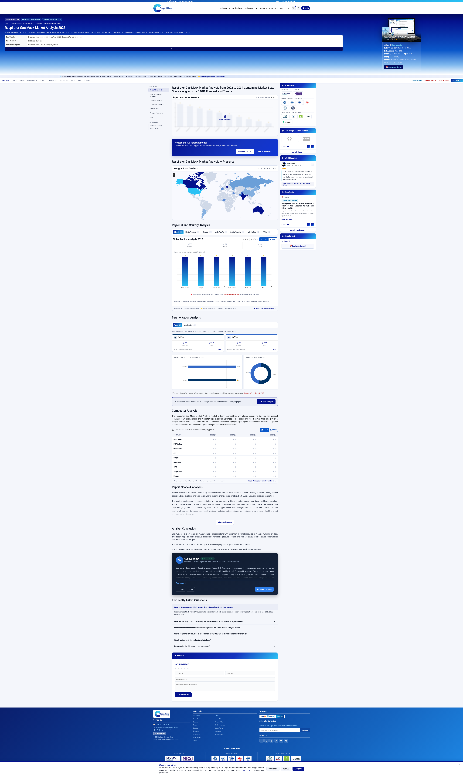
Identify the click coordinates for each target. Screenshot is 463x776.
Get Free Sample (266, 401)
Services (272, 8)
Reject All (286, 769)
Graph (265, 239)
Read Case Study (287, 219)
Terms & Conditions (221, 719)
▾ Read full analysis (225, 522)
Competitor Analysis (157, 104)
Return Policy (219, 728)
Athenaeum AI (251, 8)
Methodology (237, 8)
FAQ (151, 117)
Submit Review (183, 695)
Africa (266, 232)
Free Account (444, 80)
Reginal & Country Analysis (156, 95)
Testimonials (197, 737)
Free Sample (82, 76)
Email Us (287, 241)
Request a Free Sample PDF (253, 393)
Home (7, 23)
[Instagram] (266, 741)
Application (189, 325)
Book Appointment (96, 76)
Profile (191, 589)
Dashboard (64, 80)
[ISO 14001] (285, 108)
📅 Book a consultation (394, 67)
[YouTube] (281, 741)
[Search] (298, 8)
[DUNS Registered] (285, 116)
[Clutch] (308, 116)
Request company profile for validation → (262, 481)
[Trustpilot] (286, 122)
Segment (43, 80)
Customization (416, 80)
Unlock (220, 349)
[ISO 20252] (307, 102)
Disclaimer (218, 731)
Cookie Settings (220, 725)
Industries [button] (224, 8)
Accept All (298, 769)
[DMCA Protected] (300, 116)
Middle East (253, 232)
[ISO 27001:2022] (292, 102)
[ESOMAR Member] (286, 94)
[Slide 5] (288, 146)
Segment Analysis (156, 100)
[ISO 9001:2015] (284, 102)
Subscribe (305, 730)
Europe (207, 232)
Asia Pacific (220, 232)
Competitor (53, 80)
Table (274, 239)
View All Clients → (298, 152)
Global (177, 232)
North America (191, 232)
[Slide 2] (284, 146)
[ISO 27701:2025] (299, 102)
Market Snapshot (156, 90)
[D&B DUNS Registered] (270, 759)
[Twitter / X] (276, 741)
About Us (283, 8)
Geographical (32, 80)
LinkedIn (181, 589)
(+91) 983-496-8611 (162, 724)
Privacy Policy (246, 770)
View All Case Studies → (298, 230)
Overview (5, 80)
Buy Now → (457, 80)
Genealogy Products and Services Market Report (297, 184)
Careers (195, 728)
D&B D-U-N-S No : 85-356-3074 (286, 1)
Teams (195, 725)
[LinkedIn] (271, 741)
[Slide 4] (287, 146)
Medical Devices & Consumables (22, 23)
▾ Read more (174, 49)
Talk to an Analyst (265, 151)
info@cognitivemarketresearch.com (181, 1)
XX (190, 244)
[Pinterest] (286, 741)
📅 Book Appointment (298, 246)
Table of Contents (18, 80)
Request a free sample (231, 294)
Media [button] (262, 8)
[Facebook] (261, 741)
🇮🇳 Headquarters (160, 733)
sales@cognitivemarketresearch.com (167, 730)
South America (237, 232)
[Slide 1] (283, 146)
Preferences (273, 769)
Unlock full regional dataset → (266, 308)
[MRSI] (298, 94)
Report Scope (154, 109)
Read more (180, 583)
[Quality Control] (293, 108)
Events (195, 740)
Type (177, 325)
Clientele (196, 731)
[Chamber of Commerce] (293, 116)
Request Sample (430, 80)
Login (306, 8)
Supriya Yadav (397, 45)
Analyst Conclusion (156, 113)
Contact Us (157, 720)
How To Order (219, 734)
